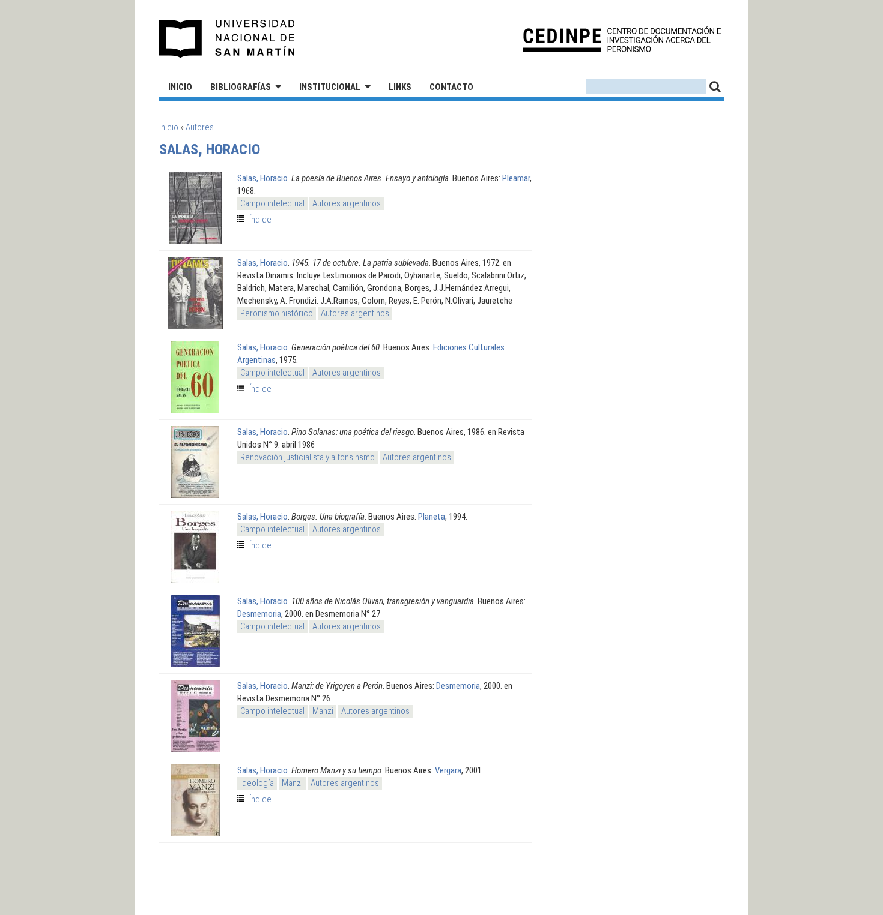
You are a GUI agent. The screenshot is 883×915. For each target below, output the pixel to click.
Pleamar (516, 178)
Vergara (448, 770)
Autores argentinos (346, 203)
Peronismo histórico (276, 313)
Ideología (257, 783)
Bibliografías (240, 87)
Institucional (329, 87)
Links (400, 87)
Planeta (431, 516)
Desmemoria (259, 613)
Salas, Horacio (262, 178)
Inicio (180, 87)
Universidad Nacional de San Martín (227, 39)
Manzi (322, 711)
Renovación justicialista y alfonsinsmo (307, 457)
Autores (200, 127)
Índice (260, 219)
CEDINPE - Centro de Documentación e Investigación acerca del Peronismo (622, 39)
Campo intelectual (272, 203)
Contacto (451, 87)
